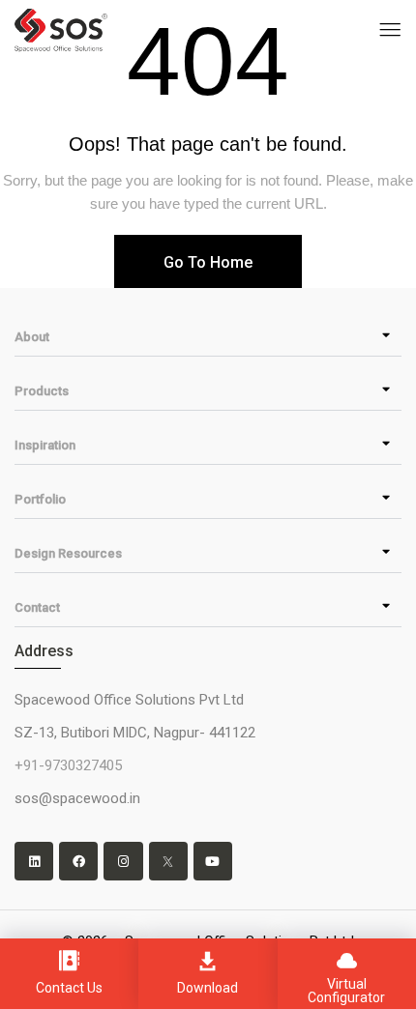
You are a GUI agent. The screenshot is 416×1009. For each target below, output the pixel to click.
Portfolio (40, 499)
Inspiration (45, 445)
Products (42, 391)
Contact (37, 607)
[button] (208, 337)
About (32, 337)
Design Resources (68, 553)
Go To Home (208, 262)
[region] (208, 919)
